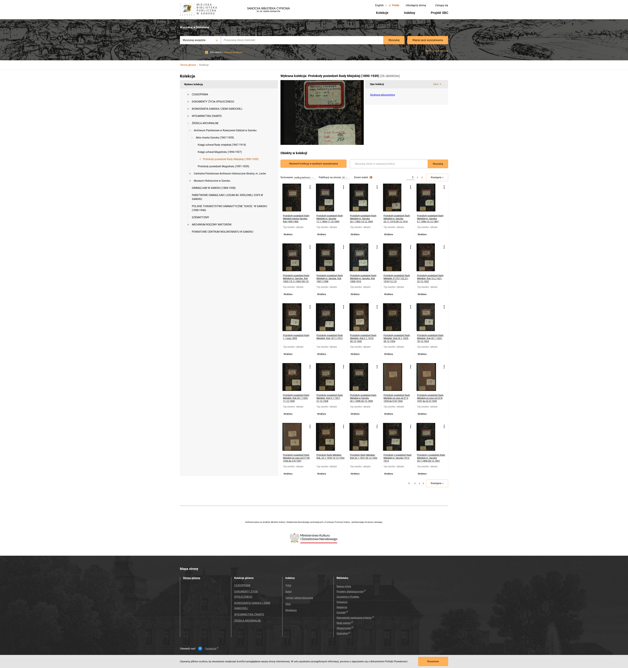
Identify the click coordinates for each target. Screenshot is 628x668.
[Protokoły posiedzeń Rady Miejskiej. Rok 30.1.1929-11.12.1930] (294, 377)
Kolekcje (382, 13)
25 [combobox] (343, 177)
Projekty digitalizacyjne (350, 591)
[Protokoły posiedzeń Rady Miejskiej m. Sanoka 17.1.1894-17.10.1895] (328, 197)
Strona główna (188, 64)
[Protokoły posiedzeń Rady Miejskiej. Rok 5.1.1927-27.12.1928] (328, 377)
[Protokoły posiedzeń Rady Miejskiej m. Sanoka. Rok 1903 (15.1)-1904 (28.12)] (294, 257)
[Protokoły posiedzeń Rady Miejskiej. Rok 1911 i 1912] (328, 317)
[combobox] (302, 40)
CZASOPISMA (242, 585)
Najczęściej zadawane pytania (354, 617)
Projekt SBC (439, 13)
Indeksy (409, 13)
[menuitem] (200, 94)
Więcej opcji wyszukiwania (427, 40)
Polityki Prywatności (396, 661)
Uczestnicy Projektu (348, 596)
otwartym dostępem (233, 52)
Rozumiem (433, 661)
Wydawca (291, 610)
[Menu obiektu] (310, 187)
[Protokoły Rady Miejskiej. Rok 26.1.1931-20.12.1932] (361, 437)
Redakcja (342, 607)
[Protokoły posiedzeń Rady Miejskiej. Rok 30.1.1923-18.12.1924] (429, 317)
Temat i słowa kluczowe (299, 597)
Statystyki (342, 633)
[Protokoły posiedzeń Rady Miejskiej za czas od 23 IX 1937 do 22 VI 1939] (429, 377)
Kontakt (341, 612)
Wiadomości (344, 628)
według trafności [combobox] (302, 177)
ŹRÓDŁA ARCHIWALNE (247, 620)
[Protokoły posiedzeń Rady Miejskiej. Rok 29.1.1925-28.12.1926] (395, 317)
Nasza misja (344, 586)
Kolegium (342, 602)
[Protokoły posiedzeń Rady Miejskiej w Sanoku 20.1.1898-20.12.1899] (361, 377)
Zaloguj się (441, 5)
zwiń (435, 84)
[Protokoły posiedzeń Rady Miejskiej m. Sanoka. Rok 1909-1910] (361, 257)
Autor (288, 591)
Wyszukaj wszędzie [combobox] (194, 40)
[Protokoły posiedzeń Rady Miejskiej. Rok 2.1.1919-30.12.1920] (361, 317)
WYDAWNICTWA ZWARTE (249, 614)
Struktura (288, 234)
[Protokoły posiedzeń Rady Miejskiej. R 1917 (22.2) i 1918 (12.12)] (395, 257)
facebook (210, 648)
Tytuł (288, 585)
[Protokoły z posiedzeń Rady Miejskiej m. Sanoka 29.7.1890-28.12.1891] (429, 437)
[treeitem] (229, 94)
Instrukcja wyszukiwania (436, 51)
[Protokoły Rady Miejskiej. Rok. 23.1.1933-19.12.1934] (328, 437)
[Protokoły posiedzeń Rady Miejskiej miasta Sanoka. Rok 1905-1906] (294, 197)
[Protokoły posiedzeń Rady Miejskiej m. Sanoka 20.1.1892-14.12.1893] (361, 197)
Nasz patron (344, 623)
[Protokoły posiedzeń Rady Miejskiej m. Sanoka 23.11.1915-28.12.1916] (395, 197)
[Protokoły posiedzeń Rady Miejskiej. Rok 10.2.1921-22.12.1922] (429, 257)
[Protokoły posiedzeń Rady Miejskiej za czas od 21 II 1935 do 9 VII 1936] (395, 377)
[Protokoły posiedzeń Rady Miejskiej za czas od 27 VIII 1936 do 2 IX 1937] (294, 437)
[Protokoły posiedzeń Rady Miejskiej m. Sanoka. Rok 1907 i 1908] (328, 257)
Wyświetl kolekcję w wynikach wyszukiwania (313, 163)
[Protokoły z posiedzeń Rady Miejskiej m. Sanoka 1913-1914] (395, 437)
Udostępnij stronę (416, 5)
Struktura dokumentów (382, 94)
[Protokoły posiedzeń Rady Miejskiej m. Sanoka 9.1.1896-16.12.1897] (429, 197)
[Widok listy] (370, 177)
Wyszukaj (394, 40)
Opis (288, 604)
